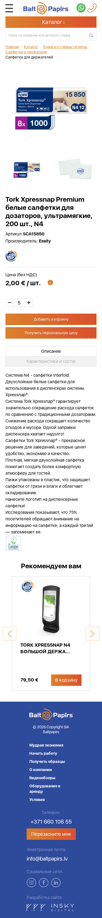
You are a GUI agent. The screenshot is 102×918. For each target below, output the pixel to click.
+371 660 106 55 (51, 821)
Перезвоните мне (51, 834)
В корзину (66, 680)
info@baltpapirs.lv (47, 858)
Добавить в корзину (51, 319)
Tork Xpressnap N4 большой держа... (45, 648)
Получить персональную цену (51, 333)
